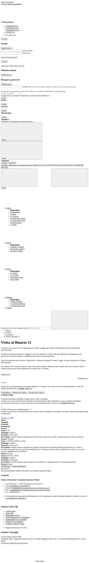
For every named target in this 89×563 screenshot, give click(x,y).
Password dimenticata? (9, 57)
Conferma (12, 163)
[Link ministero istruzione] (11, 4)
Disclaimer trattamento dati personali (14, 543)
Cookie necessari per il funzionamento (15, 409)
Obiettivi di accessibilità (14, 522)
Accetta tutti (36, 393)
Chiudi (4, 104)
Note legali (10, 513)
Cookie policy (11, 511)
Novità (8, 332)
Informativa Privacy (13, 515)
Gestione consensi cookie (15, 524)
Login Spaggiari (60, 91)
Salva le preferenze (18, 466)
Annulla (4, 163)
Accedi (4, 39)
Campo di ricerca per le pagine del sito (15, 328)
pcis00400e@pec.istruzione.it (30, 490)
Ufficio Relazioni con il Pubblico (18, 517)
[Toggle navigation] (19, 177)
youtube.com (6, 418)
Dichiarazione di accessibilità (16, 520)
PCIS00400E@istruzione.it (30, 488)
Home (8, 330)
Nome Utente (28, 51)
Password (26, 53)
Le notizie (9, 335)
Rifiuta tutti (20, 393)
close (3, 188)
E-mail (25, 87)
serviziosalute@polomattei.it (16, 498)
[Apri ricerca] (69, 177)
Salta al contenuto (7, 2)
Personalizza (6, 393)
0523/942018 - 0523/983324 (19, 486)
